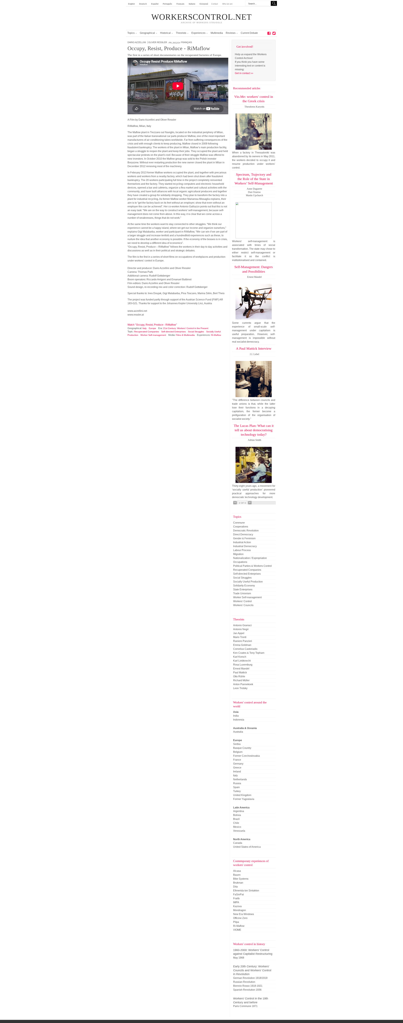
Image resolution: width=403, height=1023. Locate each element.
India (236, 715)
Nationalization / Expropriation (250, 558)
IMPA (236, 902)
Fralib (236, 898)
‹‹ (235, 502)
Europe (152, 328)
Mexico (237, 827)
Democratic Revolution (246, 530)
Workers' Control (242, 601)
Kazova (237, 906)
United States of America (247, 847)
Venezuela (239, 830)
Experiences (198, 33)
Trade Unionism (242, 593)
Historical (165, 33)
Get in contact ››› (244, 73)
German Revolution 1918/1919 (250, 978)
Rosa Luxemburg (242, 664)
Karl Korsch (239, 656)
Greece (237, 767)
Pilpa (236, 922)
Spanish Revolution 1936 (247, 989)
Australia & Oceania (245, 728)
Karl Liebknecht (242, 660)
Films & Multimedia (185, 335)
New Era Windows (243, 914)
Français (186, 42)
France (237, 759)
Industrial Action (242, 542)
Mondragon (239, 910)
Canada (237, 843)
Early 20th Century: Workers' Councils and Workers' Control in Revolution (252, 970)
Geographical (147, 33)
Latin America (241, 807)
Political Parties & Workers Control (252, 566)
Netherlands (240, 779)
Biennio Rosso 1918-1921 (247, 985)
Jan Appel (238, 633)
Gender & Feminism (244, 538)
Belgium (237, 752)
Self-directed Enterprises (173, 331)
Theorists (181, 33)
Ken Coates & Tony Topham (248, 653)
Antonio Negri (241, 629)
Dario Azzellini (137, 42)
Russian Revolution (244, 982)
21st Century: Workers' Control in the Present (185, 328)
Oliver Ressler (157, 42)
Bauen (237, 874)
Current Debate (249, 33)
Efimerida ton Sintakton (246, 890)
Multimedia (217, 33)
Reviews (231, 33)
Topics (131, 33)
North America (241, 839)
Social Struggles (196, 331)
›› (250, 502)
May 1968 (238, 957)
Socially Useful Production (248, 581)
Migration (238, 554)
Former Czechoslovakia (246, 755)
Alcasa (237, 871)
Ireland (237, 771)
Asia (235, 712)
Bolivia (237, 815)
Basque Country (242, 748)
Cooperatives (240, 526)
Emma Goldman (242, 645)
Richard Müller (241, 680)
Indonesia (238, 719)
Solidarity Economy (244, 585)
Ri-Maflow (216, 335)
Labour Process (242, 550)
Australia (238, 731)
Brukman (238, 882)
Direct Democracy (243, 534)
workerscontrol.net (201, 17)
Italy (144, 328)
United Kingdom (242, 795)
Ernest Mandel (241, 668)
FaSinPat (238, 894)
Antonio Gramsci (242, 625)
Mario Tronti (239, 637)
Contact (214, 4)
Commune (239, 522)
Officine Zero (240, 918)
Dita (235, 886)
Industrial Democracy (245, 546)
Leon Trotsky (240, 688)
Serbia (237, 744)
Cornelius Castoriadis (245, 649)
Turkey (237, 791)
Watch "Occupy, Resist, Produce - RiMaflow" (152, 324)
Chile (236, 823)
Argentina (238, 811)
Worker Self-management (153, 335)
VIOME (237, 930)
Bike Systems (240, 878)
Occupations (240, 562)
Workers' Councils (243, 605)
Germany (238, 763)
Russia (237, 783)
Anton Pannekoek (243, 684)
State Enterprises (242, 589)
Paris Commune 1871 (245, 1006)
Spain (236, 787)
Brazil (236, 819)
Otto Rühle (239, 676)
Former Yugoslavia (243, 799)
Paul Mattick (240, 672)
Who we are (227, 4)
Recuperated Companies (146, 331)
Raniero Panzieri (242, 641)
